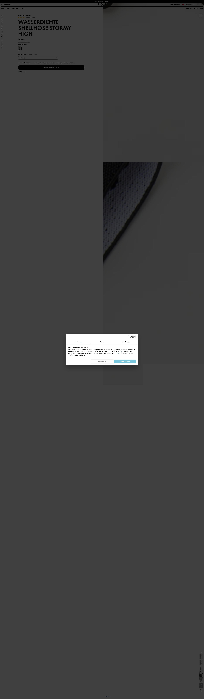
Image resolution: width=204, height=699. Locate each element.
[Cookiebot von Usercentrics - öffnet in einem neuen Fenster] (129, 336)
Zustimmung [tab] (78, 341)
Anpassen (101, 361)
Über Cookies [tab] (126, 341)
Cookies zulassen (125, 361)
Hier (121, 351)
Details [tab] (102, 341)
